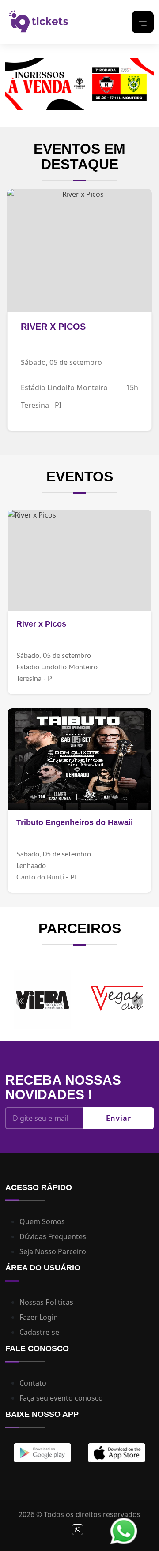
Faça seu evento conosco (61, 1398)
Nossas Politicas (46, 1302)
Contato (32, 1383)
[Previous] (21, 1000)
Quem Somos (42, 1221)
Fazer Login (38, 1317)
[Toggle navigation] (143, 22)
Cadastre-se (39, 1332)
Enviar (118, 1118)
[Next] (137, 1000)
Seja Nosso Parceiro (52, 1251)
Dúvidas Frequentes (52, 1236)
